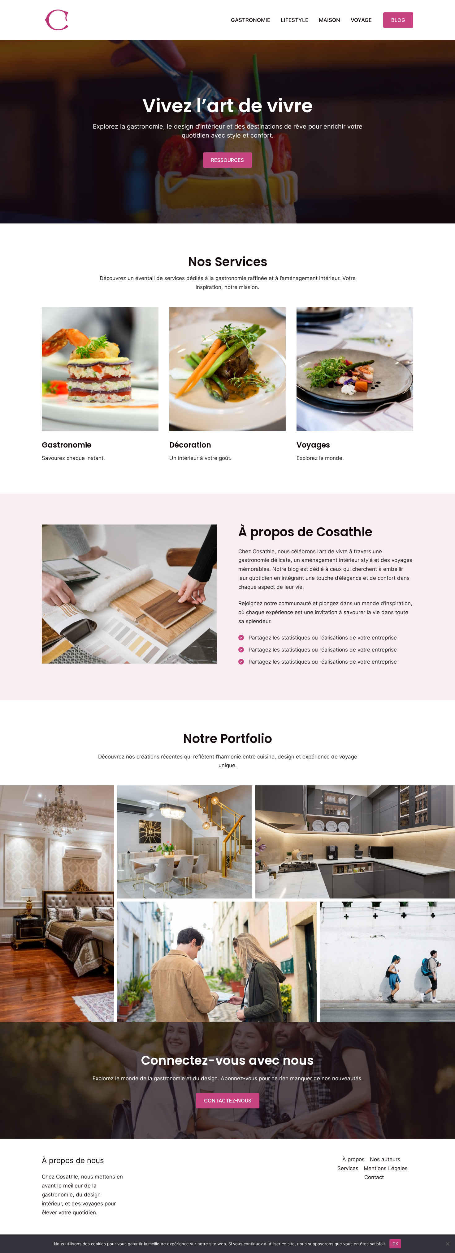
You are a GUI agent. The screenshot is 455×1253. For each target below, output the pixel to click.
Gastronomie (250, 20)
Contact (374, 1177)
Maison (329, 20)
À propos (353, 1159)
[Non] (447, 1244)
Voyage (361, 20)
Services (347, 1168)
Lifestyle (294, 20)
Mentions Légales (386, 1168)
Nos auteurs (385, 1159)
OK (395, 1243)
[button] (398, 20)
